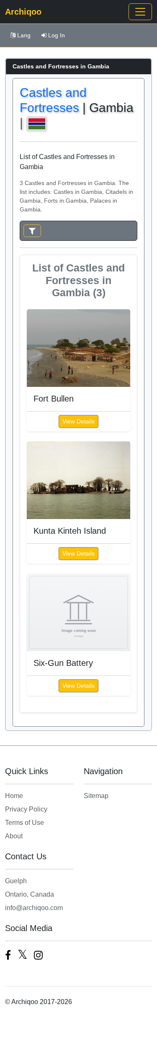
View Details (78, 421)
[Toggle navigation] (140, 11)
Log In (56, 35)
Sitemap (96, 795)
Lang (24, 35)
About (14, 836)
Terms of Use (24, 822)
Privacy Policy (26, 809)
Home (14, 795)
